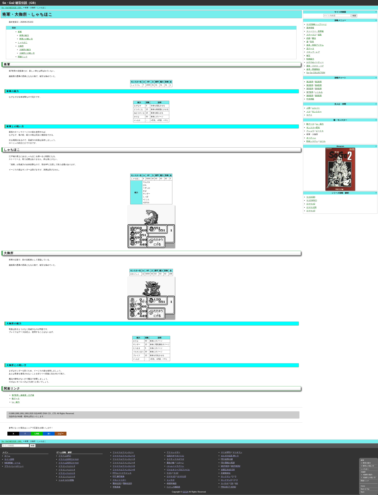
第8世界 (309, 95)
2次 (231, 483)
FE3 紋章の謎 (227, 459)
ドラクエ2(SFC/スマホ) (68, 463)
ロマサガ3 (310, 211)
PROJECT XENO (228, 487)
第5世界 (309, 89)
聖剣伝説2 (117, 483)
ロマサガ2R (311, 207)
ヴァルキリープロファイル (178, 470)
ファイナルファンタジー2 (124, 456)
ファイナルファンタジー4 (124, 463)
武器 (308, 38)
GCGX (185, 492)
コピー (60, 433)
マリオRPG (226, 452)
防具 (312, 42)
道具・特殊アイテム (315, 45)
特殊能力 (310, 59)
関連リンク (22, 57)
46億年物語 (171, 483)
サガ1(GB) (310, 197)
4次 (236, 483)
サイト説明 (9, 459)
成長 (320, 35)
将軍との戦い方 (26, 39)
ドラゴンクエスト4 (66, 470)
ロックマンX (226, 480)
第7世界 (309, 92)
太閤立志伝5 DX (228, 470)
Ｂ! (48, 433)
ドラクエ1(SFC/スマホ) (68, 459)
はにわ (322, 141)
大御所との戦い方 (27, 53)
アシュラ (310, 131)
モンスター (317, 111)
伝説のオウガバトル (175, 456)
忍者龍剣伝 (225, 473)
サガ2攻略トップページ (316, 24)
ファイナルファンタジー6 (124, 470)
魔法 (314, 38)
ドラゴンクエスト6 (66, 476)
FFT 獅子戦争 (118, 476)
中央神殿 (310, 99)
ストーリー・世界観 (315, 31)
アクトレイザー (173, 452)
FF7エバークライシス (122, 473)
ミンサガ (170, 480)
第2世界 (318, 82)
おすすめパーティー (315, 62)
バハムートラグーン (175, 466)
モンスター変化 (313, 127)
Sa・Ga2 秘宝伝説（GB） (20, 2)
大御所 (21, 46)
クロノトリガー (119, 480)
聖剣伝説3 (127, 483)
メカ (308, 111)
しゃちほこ (22, 42)
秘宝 (308, 55)
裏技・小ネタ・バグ (315, 66)
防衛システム (312, 141)
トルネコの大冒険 (66, 480)
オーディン (311, 138)
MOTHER (225, 466)
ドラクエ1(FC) (64, 456)
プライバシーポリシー (14, 466)
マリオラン (237, 452)
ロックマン (225, 476)
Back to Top (365, 489)
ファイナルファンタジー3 (124, 459)
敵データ (15, 398)
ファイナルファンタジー (123, 452)
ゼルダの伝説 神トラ (230, 456)
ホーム (7, 456)
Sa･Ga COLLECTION (315, 73)
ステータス (311, 35)
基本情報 (310, 28)
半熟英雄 (116, 487)
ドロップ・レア (313, 52)
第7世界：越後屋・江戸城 (23, 395)
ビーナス (320, 131)
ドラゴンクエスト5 (66, 473)
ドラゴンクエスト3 (66, 466)
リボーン (180, 463)
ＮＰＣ (309, 115)
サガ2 (175, 473)
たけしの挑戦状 (173, 487)
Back (362, 492)
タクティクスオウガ (175, 459)
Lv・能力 (16, 402)
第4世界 (318, 85)
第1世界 (309, 82)
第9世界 (318, 95)
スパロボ (225, 483)
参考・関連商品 (313, 69)
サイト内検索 (340, 12)
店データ (310, 48)
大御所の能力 (25, 49)
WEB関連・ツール (12, 463)
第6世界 (318, 89)
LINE (37, 433)
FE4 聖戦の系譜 (228, 463)
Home (363, 486)
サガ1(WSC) (311, 200)
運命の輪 (170, 463)
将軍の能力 (24, 35)
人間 (308, 108)
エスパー (316, 108)
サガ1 (169, 473)
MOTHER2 (235, 466)
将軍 (20, 32)
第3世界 (309, 85)
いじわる (319, 92)
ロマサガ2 (310, 204)
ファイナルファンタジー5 (124, 466)
